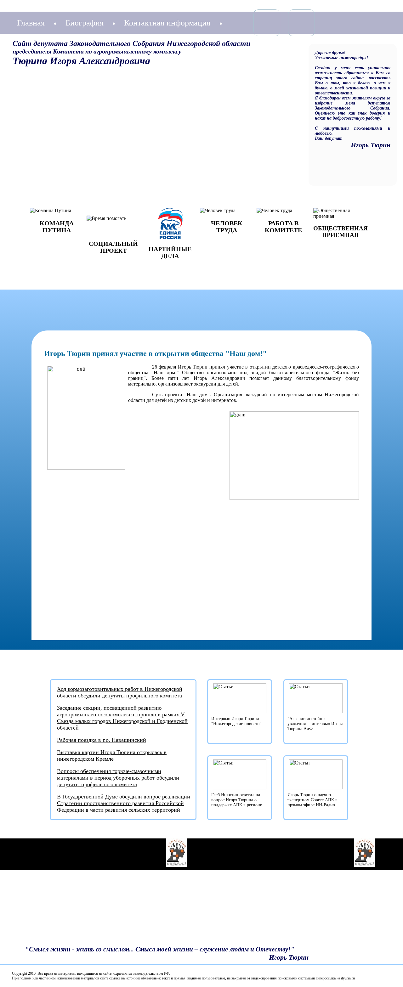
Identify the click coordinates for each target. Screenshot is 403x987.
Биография (84, 22)
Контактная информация (167, 22)
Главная (31, 22)
